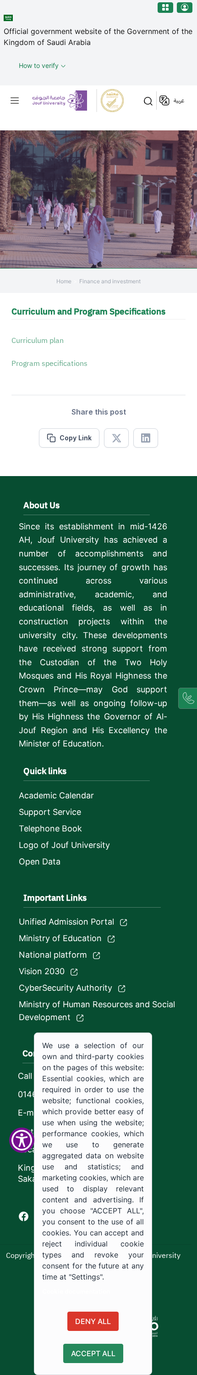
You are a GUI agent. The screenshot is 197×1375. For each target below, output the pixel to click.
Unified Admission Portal (66, 921)
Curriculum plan (37, 340)
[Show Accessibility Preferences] (21, 1140)
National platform (53, 955)
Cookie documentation (76, 1291)
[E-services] (165, 7)
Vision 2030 (42, 971)
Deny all (93, 1321)
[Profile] (184, 7)
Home (63, 281)
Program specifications (49, 363)
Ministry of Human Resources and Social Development (97, 1010)
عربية (179, 100)
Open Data (39, 861)
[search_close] (146, 100)
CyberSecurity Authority (65, 988)
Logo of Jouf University (64, 845)
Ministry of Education (60, 938)
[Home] (78, 100)
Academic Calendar (56, 795)
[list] (14, 100)
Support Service (50, 812)
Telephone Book (50, 828)
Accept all (93, 1353)
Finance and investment (110, 281)
